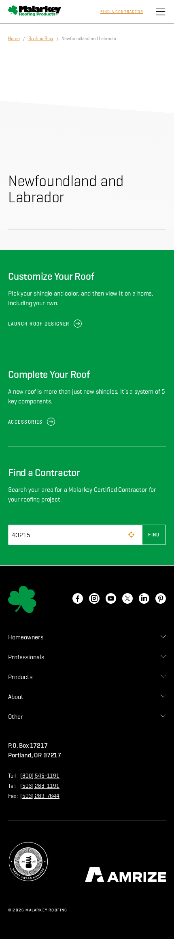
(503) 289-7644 (39, 796)
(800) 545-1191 (39, 775)
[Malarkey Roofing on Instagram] (94, 599)
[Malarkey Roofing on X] (127, 599)
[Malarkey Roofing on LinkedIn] (144, 599)
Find (154, 535)
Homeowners (25, 637)
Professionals (26, 657)
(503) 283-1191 (39, 785)
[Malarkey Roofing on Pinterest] (160, 599)
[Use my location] (131, 535)
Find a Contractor (121, 11)
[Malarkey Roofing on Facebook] (77, 599)
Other (15, 716)
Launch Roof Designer (39, 324)
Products (20, 677)
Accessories (25, 422)
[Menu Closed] (160, 11)
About (15, 697)
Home (14, 38)
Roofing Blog (40, 38)
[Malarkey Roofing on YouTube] (111, 599)
